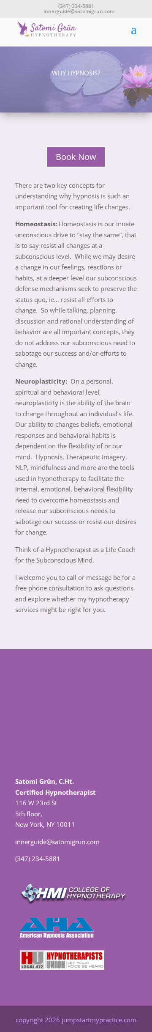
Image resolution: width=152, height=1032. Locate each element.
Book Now (76, 156)
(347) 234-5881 (76, 6)
